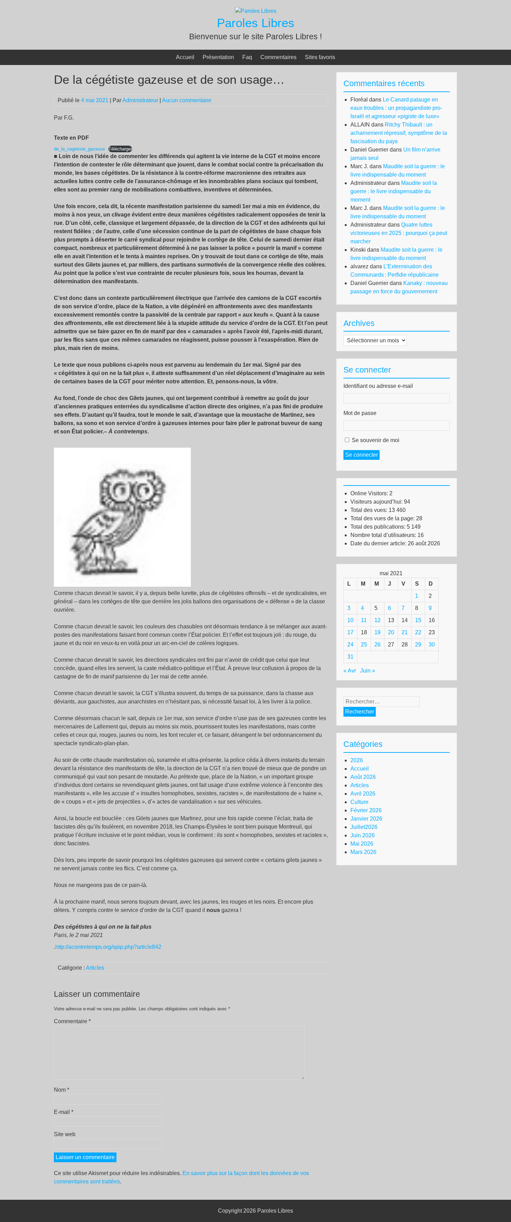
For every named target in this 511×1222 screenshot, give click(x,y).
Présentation (218, 57)
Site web (64, 1134)
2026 (356, 760)
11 (364, 620)
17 (350, 632)
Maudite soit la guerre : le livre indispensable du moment (393, 191)
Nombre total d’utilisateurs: (383, 535)
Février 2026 (366, 810)
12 (377, 620)
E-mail (63, 1112)
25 (364, 644)
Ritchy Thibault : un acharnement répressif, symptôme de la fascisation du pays (398, 133)
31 (350, 657)
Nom (61, 1090)
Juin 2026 (362, 835)
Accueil (185, 57)
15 (418, 620)
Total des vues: (369, 510)
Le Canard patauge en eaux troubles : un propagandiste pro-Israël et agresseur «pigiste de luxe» (396, 108)
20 (391, 632)
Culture (359, 802)
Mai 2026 (361, 844)
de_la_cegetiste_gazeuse (79, 149)
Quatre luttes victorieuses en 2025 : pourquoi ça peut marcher (398, 233)
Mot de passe (359, 413)
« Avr (349, 671)
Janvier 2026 (366, 819)
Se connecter (361, 455)
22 (418, 632)
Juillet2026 (364, 827)
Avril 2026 (362, 794)
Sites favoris (320, 57)
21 (405, 632)
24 (350, 644)
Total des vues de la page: (383, 518)
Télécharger (120, 149)
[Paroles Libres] (255, 11)
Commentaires (278, 57)
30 (432, 644)
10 (350, 620)
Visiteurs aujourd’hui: (377, 502)
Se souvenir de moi (375, 440)
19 (377, 632)
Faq (247, 57)
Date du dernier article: (379, 543)
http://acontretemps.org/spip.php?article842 (108, 947)
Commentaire (72, 1021)
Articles (95, 968)
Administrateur (140, 100)
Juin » (367, 671)
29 (418, 644)
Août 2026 (363, 777)
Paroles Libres (255, 23)
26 (377, 644)
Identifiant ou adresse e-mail (378, 386)
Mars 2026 (363, 852)
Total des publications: (378, 527)
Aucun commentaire (186, 100)
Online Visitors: (369, 493)
